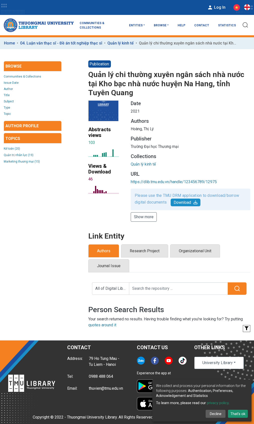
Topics (12, 138)
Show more (144, 216)
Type (7, 107)
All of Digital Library (112, 288)
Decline (216, 414)
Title (7, 95)
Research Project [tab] (144, 251)
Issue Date (11, 83)
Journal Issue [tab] (109, 265)
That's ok (237, 414)
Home (9, 43)
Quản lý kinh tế (120, 43)
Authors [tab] (103, 251)
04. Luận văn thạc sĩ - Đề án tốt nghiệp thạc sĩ (61, 43)
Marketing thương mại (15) (22, 161)
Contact (201, 25)
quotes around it (102, 325)
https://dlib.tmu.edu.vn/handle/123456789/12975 (174, 181)
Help (181, 25)
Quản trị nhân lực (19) (18, 155)
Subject (9, 101)
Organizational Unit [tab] (195, 251)
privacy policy (217, 403)
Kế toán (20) (12, 148)
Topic (7, 114)
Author (8, 89)
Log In (219, 7)
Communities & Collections (92, 25)
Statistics (227, 25)
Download (182, 202)
